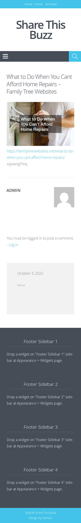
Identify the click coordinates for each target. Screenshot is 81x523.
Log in (13, 244)
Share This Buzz (40, 30)
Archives (51, 4)
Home (28, 4)
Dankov (47, 518)
